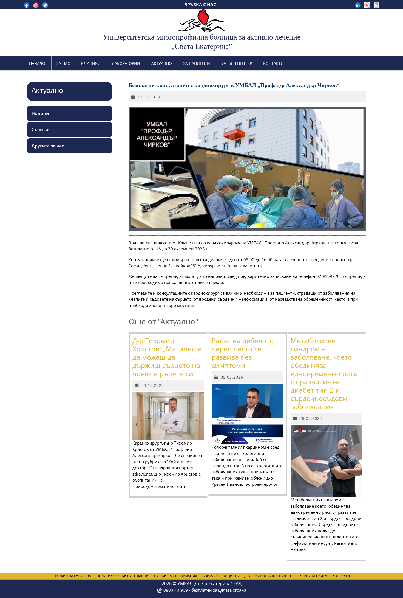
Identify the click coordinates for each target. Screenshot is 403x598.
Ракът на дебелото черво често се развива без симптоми (243, 353)
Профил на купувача (72, 576)
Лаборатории (126, 63)
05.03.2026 (232, 377)
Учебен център (236, 63)
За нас (63, 63)
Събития (41, 130)
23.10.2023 (152, 385)
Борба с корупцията (221, 576)
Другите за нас (48, 146)
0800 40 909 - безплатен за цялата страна (204, 590)
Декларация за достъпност (269, 576)
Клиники (91, 63)
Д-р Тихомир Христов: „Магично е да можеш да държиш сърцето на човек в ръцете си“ (167, 357)
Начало (37, 63)
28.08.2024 (311, 418)
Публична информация (175, 576)
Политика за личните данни (123, 576)
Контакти (273, 63)
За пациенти (196, 63)
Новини (40, 113)
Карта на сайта (313, 576)
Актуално (161, 63)
